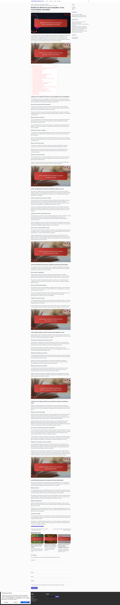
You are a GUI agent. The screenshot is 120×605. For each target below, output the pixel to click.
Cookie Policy (33, 598)
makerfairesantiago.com (37, 1)
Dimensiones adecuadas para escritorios (38, 84)
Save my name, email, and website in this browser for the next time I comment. (48, 584)
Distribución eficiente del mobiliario (37, 87)
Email (32, 576)
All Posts (58, 1)
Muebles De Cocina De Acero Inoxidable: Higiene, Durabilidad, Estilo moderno (63, 546)
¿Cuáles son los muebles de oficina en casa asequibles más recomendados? (43, 67)
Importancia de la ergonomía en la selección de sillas (40, 83)
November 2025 (75, 38)
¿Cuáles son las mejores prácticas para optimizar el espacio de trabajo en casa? (43, 86)
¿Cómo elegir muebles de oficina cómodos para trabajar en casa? (41, 82)
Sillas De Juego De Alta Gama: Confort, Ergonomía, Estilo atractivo (37, 546)
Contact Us (51, 1)
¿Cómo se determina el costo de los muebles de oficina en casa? (41, 74)
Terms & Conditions (34, 599)
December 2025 (75, 37)
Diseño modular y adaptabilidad (37, 79)
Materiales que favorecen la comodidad (38, 85)
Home (55, 1)
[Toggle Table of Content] (55, 66)
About (47, 1)
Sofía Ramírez (38, 11)
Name (32, 572)
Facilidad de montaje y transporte (37, 81)
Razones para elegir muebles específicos (79, 15)
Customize (6, 602)
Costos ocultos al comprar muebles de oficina (39, 77)
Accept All (25, 602)
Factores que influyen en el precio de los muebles (39, 75)
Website (32, 580)
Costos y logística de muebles (77, 14)
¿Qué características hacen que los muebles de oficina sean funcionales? (42, 78)
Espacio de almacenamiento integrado (38, 80)
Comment (33, 560)
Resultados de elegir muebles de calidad (37, 526)
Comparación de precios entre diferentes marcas (39, 76)
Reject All (15, 602)
